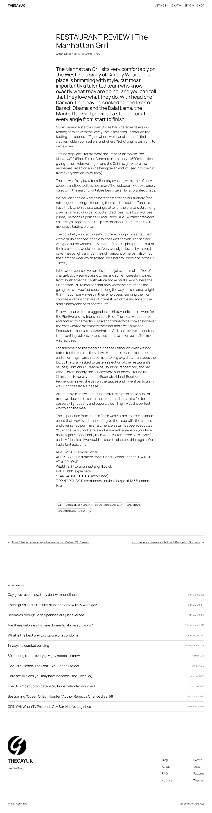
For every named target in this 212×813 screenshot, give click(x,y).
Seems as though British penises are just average (46, 615)
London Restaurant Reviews (71, 510)
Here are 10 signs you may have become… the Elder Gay (50, 676)
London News (133, 504)
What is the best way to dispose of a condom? (43, 635)
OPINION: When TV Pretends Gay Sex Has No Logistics (49, 707)
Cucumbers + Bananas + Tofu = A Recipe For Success (166, 542)
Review (96, 53)
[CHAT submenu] (180, 5)
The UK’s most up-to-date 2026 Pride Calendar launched (51, 686)
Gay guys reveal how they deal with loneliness (43, 595)
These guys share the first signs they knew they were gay (52, 605)
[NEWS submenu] (193, 5)
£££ (59, 504)
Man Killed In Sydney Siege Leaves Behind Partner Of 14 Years (50, 542)
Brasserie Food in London (78, 504)
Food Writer (71, 53)
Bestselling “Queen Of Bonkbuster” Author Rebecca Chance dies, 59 (60, 696)
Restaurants (86, 53)
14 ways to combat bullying (28, 645)
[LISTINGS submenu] (168, 5)
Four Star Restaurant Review (108, 504)
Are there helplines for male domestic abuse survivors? (50, 625)
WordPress (199, 803)
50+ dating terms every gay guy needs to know (44, 656)
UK (90, 510)
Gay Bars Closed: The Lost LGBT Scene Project (43, 666)
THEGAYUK (16, 5)
